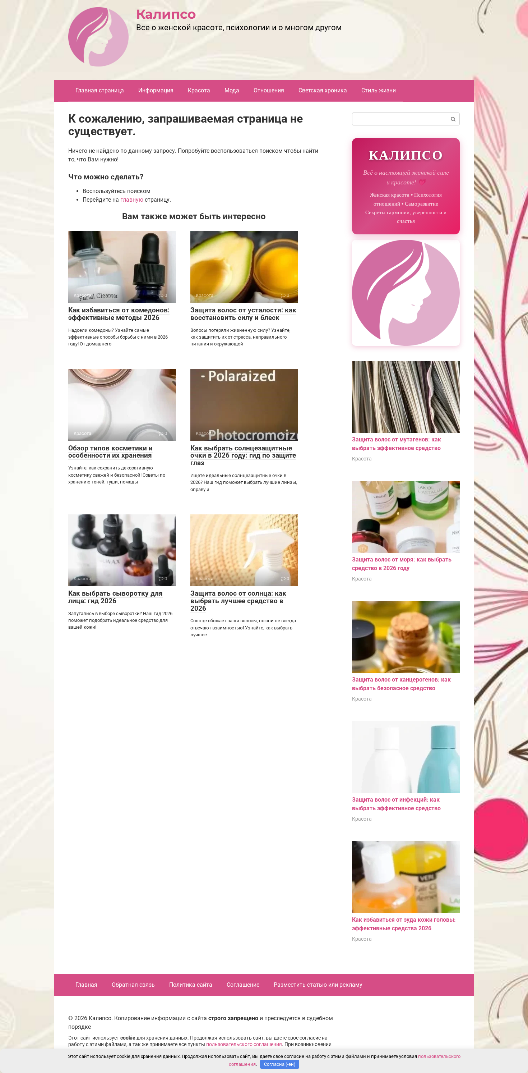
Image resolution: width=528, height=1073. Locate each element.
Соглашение (243, 984)
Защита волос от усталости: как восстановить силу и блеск (243, 314)
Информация (155, 90)
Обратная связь (133, 984)
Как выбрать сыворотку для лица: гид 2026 (115, 597)
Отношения (269, 90)
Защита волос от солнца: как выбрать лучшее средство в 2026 (238, 601)
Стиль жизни (378, 90)
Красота (199, 90)
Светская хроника (322, 90)
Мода (231, 90)
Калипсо (166, 14)
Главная (86, 984)
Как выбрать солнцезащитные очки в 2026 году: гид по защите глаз (243, 455)
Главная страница (99, 90)
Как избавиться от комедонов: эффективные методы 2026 (119, 314)
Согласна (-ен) (280, 1064)
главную (131, 199)
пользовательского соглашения (244, 1044)
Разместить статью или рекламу (318, 984)
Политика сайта (190, 984)
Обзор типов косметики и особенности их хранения (110, 452)
